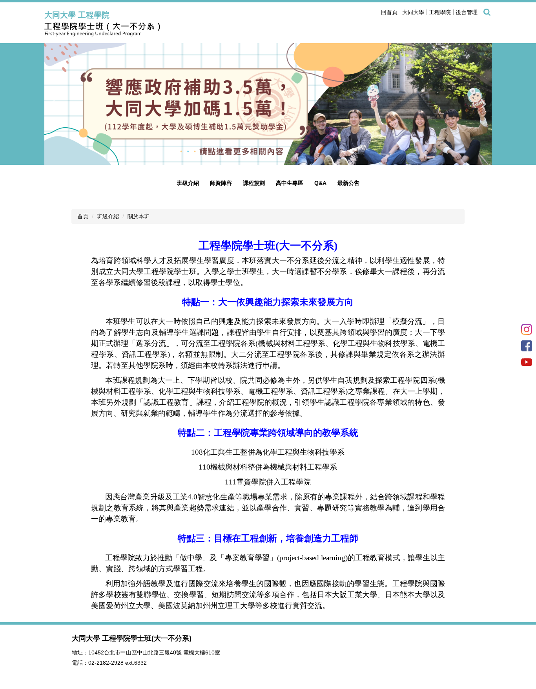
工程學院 (440, 12)
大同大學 (413, 12)
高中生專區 (289, 183)
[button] (54, 104)
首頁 (82, 216)
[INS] (526, 328)
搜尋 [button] (487, 12)
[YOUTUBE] (526, 361)
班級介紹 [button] (188, 183)
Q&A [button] (320, 183)
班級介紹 (108, 216)
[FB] (526, 345)
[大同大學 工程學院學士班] (126, 29)
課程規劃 (254, 183)
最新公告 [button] (348, 183)
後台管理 (467, 12)
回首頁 (389, 12)
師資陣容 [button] (221, 183)
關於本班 (138, 216)
